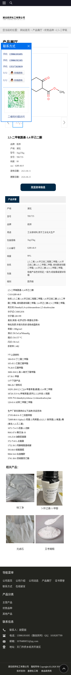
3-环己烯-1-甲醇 (49, 508)
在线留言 (20, 586)
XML (59, 667)
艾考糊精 (49, 549)
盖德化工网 (33, 671)
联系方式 (7, 586)
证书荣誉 (60, 580)
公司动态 (33, 580)
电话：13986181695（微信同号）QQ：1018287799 (35, 635)
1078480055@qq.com (27, 641)
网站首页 (25, 30)
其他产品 (7, 614)
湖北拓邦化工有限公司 (18, 667)
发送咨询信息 (38, 187)
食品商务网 (46, 671)
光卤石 (20, 549)
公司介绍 (20, 580)
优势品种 (49, 30)
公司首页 (7, 580)
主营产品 (7, 602)
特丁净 (20, 507)
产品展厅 (37, 30)
